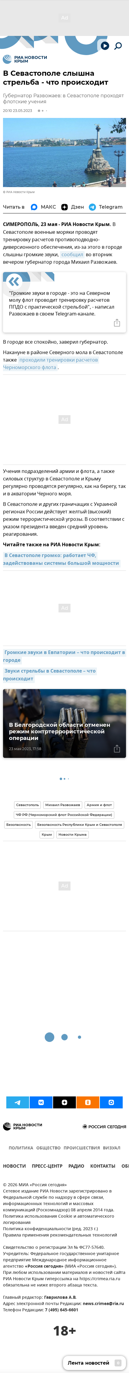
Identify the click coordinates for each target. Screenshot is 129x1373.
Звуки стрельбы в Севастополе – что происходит (50, 675)
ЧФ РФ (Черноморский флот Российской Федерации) (64, 815)
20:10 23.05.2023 (17, 110)
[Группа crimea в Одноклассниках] (87, 1102)
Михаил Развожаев (62, 805)
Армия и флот (99, 805)
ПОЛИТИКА (21, 1148)
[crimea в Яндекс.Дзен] (64, 1102)
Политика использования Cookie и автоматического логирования (58, 1219)
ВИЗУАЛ (111, 1148)
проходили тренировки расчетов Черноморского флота (51, 363)
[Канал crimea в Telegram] (17, 1102)
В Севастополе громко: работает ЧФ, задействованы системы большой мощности (61, 560)
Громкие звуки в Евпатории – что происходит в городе (64, 656)
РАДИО (76, 1166)
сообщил (72, 254)
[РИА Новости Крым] (24, 59)
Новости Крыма (72, 834)
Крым (47, 834)
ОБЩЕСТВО (48, 1148)
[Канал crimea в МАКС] (111, 1102)
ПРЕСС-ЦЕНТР (47, 1166)
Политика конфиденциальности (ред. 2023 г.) (50, 1229)
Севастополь (27, 805)
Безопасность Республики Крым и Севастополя (79, 825)
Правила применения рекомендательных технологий (60, 1235)
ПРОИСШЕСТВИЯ (82, 1148)
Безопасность (18, 825)
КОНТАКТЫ (103, 1166)
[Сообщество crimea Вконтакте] (41, 1102)
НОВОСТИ (14, 1166)
